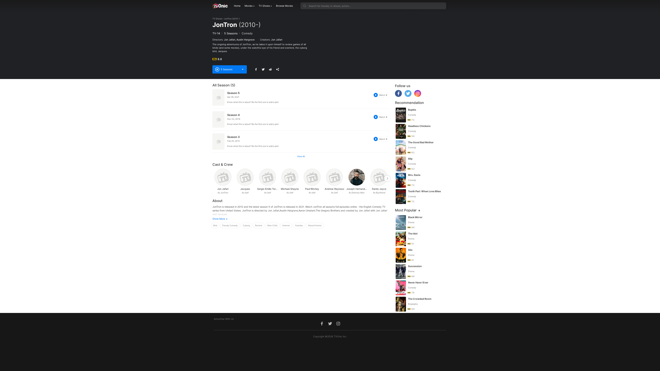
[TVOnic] (220, 6)
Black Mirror (415, 217)
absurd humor (315, 225)
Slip (410, 158)
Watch (382, 95)
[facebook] (398, 95)
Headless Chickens (419, 126)
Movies (248, 5)
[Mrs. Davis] (401, 180)
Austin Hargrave (245, 39)
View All (301, 156)
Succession (415, 266)
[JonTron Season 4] (218, 119)
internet (286, 225)
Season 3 (233, 137)
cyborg (246, 225)
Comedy (247, 33)
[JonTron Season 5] (218, 97)
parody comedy (230, 225)
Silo (410, 249)
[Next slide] (387, 178)
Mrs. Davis (414, 174)
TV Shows (264, 5)
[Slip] (401, 163)
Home (237, 5)
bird (215, 225)
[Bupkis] (401, 115)
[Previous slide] (215, 178)
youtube (299, 225)
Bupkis (412, 109)
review (258, 225)
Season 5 (233, 93)
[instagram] (417, 95)
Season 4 (233, 115)
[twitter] (408, 95)
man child (272, 225)
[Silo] (401, 255)
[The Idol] (401, 238)
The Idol (412, 233)
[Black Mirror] (401, 222)
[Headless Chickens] (401, 131)
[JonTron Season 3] (218, 141)
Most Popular (406, 210)
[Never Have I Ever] (401, 287)
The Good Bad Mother (421, 142)
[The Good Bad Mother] (401, 147)
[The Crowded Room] (401, 304)
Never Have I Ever (418, 282)
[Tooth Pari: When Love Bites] (401, 196)
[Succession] (401, 271)
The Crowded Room (419, 298)
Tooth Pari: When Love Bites (424, 191)
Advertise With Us (224, 318)
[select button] (243, 69)
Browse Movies (284, 5)
